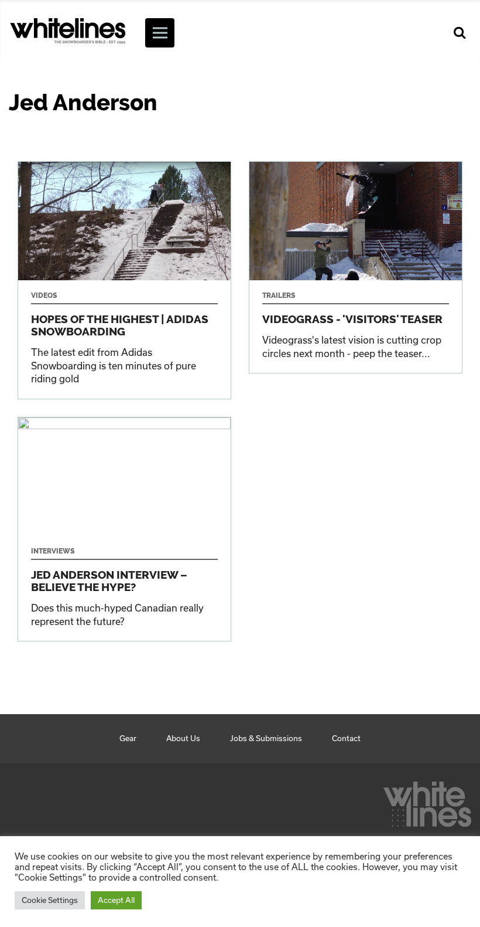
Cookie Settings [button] (50, 900)
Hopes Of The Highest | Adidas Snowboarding (124, 280)
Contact (346, 738)
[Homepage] (427, 801)
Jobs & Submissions (266, 738)
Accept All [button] (116, 900)
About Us (183, 738)
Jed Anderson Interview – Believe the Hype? (124, 529)
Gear (127, 738)
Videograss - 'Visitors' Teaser (355, 267)
